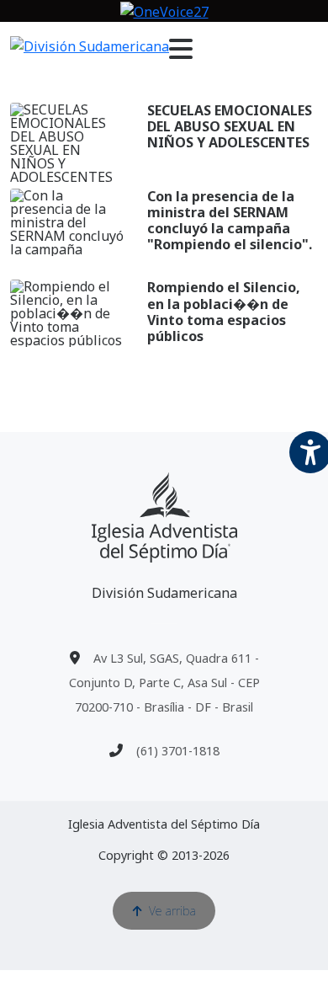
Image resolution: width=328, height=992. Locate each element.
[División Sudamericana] (164, 517)
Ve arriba (172, 911)
